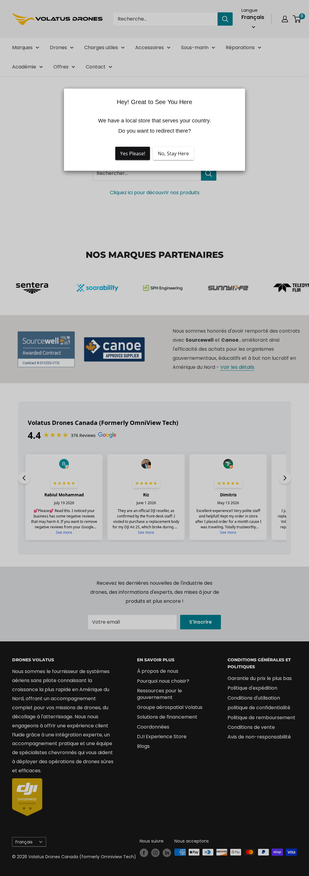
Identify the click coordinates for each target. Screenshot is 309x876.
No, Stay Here (173, 153)
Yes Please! (132, 153)
